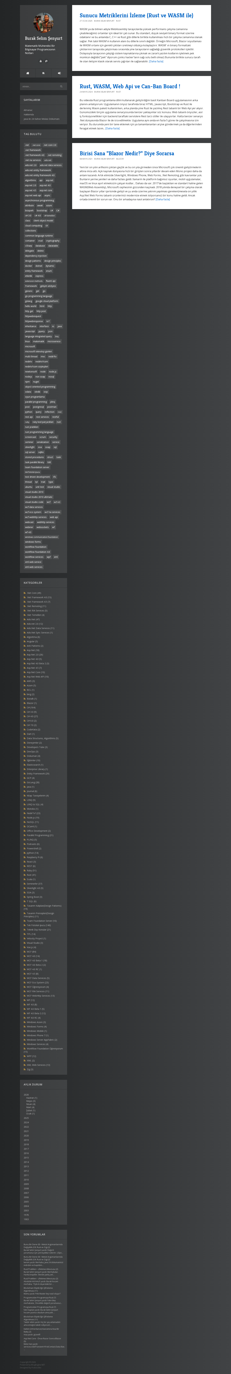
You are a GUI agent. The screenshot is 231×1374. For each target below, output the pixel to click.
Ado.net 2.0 (35, 623)
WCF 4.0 (33, 956)
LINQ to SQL (35, 804)
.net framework (33, 150)
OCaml (32, 826)
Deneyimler (34, 742)
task (59, 457)
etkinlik (28, 275)
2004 (26, 1206)
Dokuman (33, 755)
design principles (52, 260)
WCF (31, 951)
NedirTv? (33, 813)
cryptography (52, 240)
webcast (29, 522)
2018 (26, 1144)
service (55, 442)
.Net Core (34, 592)
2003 (26, 1210)
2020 (26, 1135)
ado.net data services (51, 165)
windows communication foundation (41, 537)
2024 (26, 1122)
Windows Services (37, 1044)
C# (57, 210)
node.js (52, 371)
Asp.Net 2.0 (35, 654)
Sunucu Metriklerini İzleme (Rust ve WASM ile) (136, 15)
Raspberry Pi (35, 857)
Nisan (29, 1104)
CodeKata (33, 729)
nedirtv (28, 361)
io (53, 326)
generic (29, 290)
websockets (43, 527)
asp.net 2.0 (30, 185)
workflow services (34, 556)
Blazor (32, 703)
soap (47, 447)
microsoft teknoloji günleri (38, 351)
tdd (49, 462)
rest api (29, 416)
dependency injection (36, 255)
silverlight (30, 447)
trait (43, 481)
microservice (54, 341)
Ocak (28, 1113)
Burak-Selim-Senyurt (104, 21)
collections (30, 230)
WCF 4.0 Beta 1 (37, 960)
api (40, 180)
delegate (29, 250)
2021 (26, 1131)
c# (51, 210)
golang (28, 301)
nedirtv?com (42, 361)
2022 (26, 1126)
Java (30, 786)
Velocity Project (36, 938)
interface (44, 326)
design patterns (33, 260)
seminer (29, 442)
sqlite (41, 452)
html (42, 306)
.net (27, 144)
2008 (26, 1188)
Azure (31, 685)
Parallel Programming (40, 835)
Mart (28, 1107)
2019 (26, 1139)
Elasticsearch (35, 764)
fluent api (50, 280)
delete (40, 250)
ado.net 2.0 (30, 165)
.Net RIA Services (37, 610)
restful (55, 416)
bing (30, 694)
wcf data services (34, 507)
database (40, 245)
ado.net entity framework (38, 170)
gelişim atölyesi (48, 285)
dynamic (50, 265)
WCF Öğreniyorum (38, 986)
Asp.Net (33, 650)
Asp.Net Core (36, 672)
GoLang (33, 782)
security (53, 437)
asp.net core (46, 190)
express (39, 275)
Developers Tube (37, 747)
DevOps (32, 751)
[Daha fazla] (156, 61)
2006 (26, 1197)
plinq (52, 401)
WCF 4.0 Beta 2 (36, 964)
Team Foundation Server (42, 920)
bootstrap (42, 210)
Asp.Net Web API (38, 676)
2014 (26, 1161)
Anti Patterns (35, 645)
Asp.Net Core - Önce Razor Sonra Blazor (42, 1338)
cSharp (28, 245)
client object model (43, 220)
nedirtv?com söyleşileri (36, 366)
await (40, 205)
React (31, 861)
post (27, 406)
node (43, 371)
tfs (54, 476)
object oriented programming (40, 386)
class (27, 220)
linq (56, 336)
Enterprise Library (37, 769)
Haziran (30, 1097)
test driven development (37, 476)
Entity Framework (38, 773)
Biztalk (32, 698)
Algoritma (33, 636)
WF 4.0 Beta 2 (36, 1013)
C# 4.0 (32, 716)
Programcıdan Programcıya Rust (38, 1297)
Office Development (39, 830)
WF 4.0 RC (34, 1017)
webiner (29, 527)
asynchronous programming (39, 200)
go (44, 290)
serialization (43, 442)
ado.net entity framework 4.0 (40, 175)
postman (51, 406)
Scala (31, 879)
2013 (26, 1166)
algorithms (30, 180)
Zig (30, 1069)
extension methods (34, 281)
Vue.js (31, 947)
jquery (41, 331)
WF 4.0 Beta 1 (35, 1008)
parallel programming (36, 401)
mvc (43, 356)
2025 (26, 1117)
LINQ (31, 799)
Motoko (32, 808)
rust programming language (39, 431)
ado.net (47, 160)
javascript (30, 331)
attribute (29, 205)
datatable (53, 245)
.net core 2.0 (50, 144)
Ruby (31, 870)
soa (40, 447)
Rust (31, 874)
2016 (26, 1153)
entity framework (34, 270)
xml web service (33, 561)
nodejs (28, 376)
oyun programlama (35, 396)
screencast (30, 437)
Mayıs (29, 1100)
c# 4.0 (38, 215)
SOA (31, 892)
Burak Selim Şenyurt (43, 38)
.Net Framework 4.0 (39, 597)
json (50, 331)
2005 (26, 1201)
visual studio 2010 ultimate (38, 496)
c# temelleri (49, 215)
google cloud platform (47, 301)
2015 (26, 1157)
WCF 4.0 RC (34, 969)
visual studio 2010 (34, 491)
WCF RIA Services (38, 991)
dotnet (39, 265)
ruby (27, 422)
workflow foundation (35, 546)
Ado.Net (33, 619)
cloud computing (33, 225)
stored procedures (34, 457)
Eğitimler (33, 760)
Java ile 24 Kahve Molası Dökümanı (41, 118)
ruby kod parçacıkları (43, 421)
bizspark (29, 210)
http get (29, 311)
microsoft (30, 346)
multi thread (31, 356)
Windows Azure (36, 1022)
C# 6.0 (32, 720)
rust (59, 421)
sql (55, 447)
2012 (26, 1170)
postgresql (38, 406)
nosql (51, 376)
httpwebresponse (34, 321)
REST (31, 866)
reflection (49, 411)
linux (27, 341)
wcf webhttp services (36, 517)
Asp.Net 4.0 (34, 658)
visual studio (53, 486)
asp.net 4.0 (45, 185)
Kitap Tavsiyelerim (38, 795)
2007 (26, 1192)
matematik (38, 341)
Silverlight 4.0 (35, 888)
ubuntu (28, 486)
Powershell (34, 848)
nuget (36, 381)
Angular (32, 641)
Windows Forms (37, 1026)
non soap (40, 376)
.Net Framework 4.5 (38, 601)
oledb (37, 391)
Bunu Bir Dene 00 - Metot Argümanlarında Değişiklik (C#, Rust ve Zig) (43, 1246)
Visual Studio (35, 942)
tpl (36, 481)
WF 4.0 (32, 1004)
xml (56, 556)
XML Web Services (38, 1064)
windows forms (33, 541)
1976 (26, 1214)
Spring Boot (34, 896)
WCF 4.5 (32, 973)
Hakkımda (29, 114)
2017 (26, 1148)
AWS (31, 681)
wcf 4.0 (57, 502)
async (47, 195)
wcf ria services (52, 512)
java (60, 326)
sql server (30, 452)
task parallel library (34, 462)
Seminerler (34, 883)
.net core (36, 145)
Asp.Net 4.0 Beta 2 (38, 663)
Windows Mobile (37, 1030)
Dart (31, 733)
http (50, 306)
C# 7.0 (32, 725)
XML (31, 1060)
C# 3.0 (32, 711)
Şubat (29, 1110)
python (28, 411)
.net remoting (54, 155)
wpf (49, 556)
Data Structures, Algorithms (42, 738)
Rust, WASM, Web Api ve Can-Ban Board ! (130, 86)
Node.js (33, 817)
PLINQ (32, 839)
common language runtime (39, 235)
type (51, 481)
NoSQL (33, 821)
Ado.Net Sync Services (40, 632)
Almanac (28, 110)
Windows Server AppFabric (42, 1039)
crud (40, 240)
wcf (48, 501)
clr (47, 225)
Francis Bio (36, 1367)
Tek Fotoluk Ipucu (39, 925)
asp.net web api (33, 195)
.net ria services (33, 160)
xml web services (33, 566)
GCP (31, 777)
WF (31, 1000)
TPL (31, 934)
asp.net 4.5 (30, 190)
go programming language (38, 296)
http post (41, 311)
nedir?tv (52, 356)
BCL (30, 689)
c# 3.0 (28, 215)
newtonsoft (31, 371)
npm (27, 381)
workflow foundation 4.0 (37, 551)
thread (28, 481)
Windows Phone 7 (38, 1035)
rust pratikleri (31, 426)
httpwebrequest (33, 316)
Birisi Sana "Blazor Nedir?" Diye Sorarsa (127, 153)
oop (46, 391)
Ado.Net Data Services (40, 628)
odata (28, 391)
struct (50, 457)
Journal (32, 791)
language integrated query (38, 336)
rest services (42, 416)
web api (54, 517)
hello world (30, 306)
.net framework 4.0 (34, 155)
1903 (26, 1219)
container (30, 240)
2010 (26, 1179)
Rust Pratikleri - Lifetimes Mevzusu (39, 1269)
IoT (48, 321)
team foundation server (37, 467)
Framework (31, 285)
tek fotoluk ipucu (32, 472)
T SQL (31, 901)
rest (59, 412)
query (38, 411)
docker (28, 265)
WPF (31, 1056)
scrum (43, 437)
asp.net (49, 180)
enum (49, 270)
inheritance (30, 326)
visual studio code (34, 501)
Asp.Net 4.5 (34, 667)
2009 (26, 1184)
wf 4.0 (28, 532)
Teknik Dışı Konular (39, 929)
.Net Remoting (36, 606)
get (37, 290)
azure (49, 205)
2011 (26, 1175)
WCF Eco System (38, 982)
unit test (40, 486)
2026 (30, 1104)
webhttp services (45, 522)
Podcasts (33, 844)
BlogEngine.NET (38, 1364)
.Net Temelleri (35, 614)
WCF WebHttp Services (41, 995)
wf (53, 527)
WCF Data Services (38, 978)
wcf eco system (33, 512)
